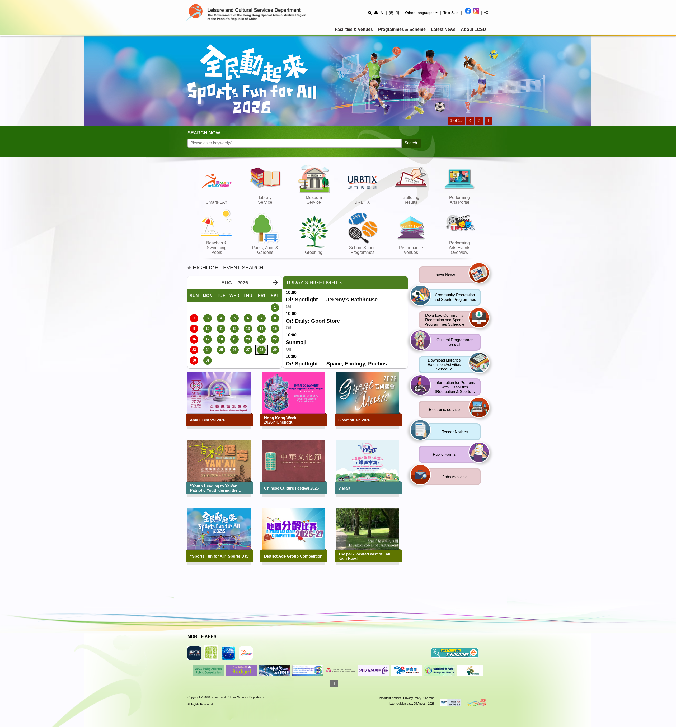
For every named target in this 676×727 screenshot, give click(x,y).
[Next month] (275, 282)
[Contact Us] (382, 12)
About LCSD (473, 29)
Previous (191, 670)
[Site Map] (376, 12)
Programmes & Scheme (402, 29)
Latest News (443, 29)
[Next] (479, 121)
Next (485, 670)
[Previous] (470, 121)
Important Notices (390, 698)
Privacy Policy (412, 698)
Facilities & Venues (354, 29)
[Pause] (488, 121)
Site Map (428, 698)
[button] (421, 13)
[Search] (370, 12)
